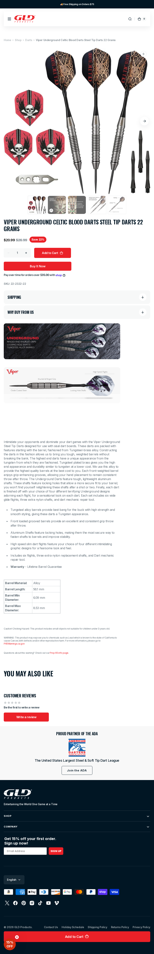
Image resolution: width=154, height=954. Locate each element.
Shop (18, 40)
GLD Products (23, 927)
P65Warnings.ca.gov (14, 643)
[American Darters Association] (77, 748)
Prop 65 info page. (59, 652)
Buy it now (37, 266)
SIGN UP (56, 851)
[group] (77, 4)
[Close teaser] (17, 937)
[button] (9, 19)
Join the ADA (77, 770)
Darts (28, 40)
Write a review (26, 717)
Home (7, 40)
